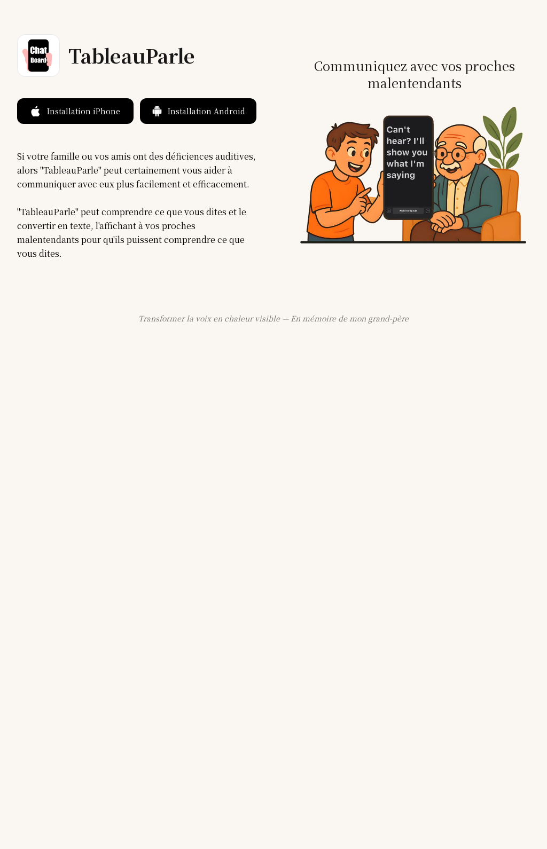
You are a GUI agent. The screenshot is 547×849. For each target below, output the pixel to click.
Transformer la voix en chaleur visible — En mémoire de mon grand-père (273, 318)
